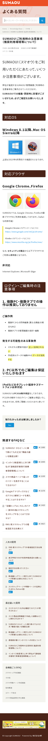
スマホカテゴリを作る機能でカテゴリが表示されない (25, 609)
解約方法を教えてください (19, 568)
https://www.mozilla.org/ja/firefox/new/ (23, 242)
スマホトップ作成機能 (13, 673)
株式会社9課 (37, 735)
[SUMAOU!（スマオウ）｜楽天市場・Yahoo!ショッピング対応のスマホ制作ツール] (11, 3)
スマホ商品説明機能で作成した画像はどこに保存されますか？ (25, 617)
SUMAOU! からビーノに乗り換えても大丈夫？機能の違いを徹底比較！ (18, 452)
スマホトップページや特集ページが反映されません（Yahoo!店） (25, 587)
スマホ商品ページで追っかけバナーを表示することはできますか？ (17, 481)
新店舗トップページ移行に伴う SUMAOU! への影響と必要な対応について (25, 577)
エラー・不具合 (11, 693)
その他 (11, 51)
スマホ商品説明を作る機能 (15, 698)
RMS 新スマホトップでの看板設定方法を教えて (25, 548)
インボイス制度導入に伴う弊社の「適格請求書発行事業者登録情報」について (18, 466)
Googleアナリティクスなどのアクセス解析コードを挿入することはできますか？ (18, 495)
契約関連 (9, 688)
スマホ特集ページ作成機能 (15, 683)
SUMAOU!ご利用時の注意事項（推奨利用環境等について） (25, 646)
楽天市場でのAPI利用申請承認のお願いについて (25, 558)
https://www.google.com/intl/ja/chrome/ (24, 231)
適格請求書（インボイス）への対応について (25, 640)
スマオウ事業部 (31, 48)
